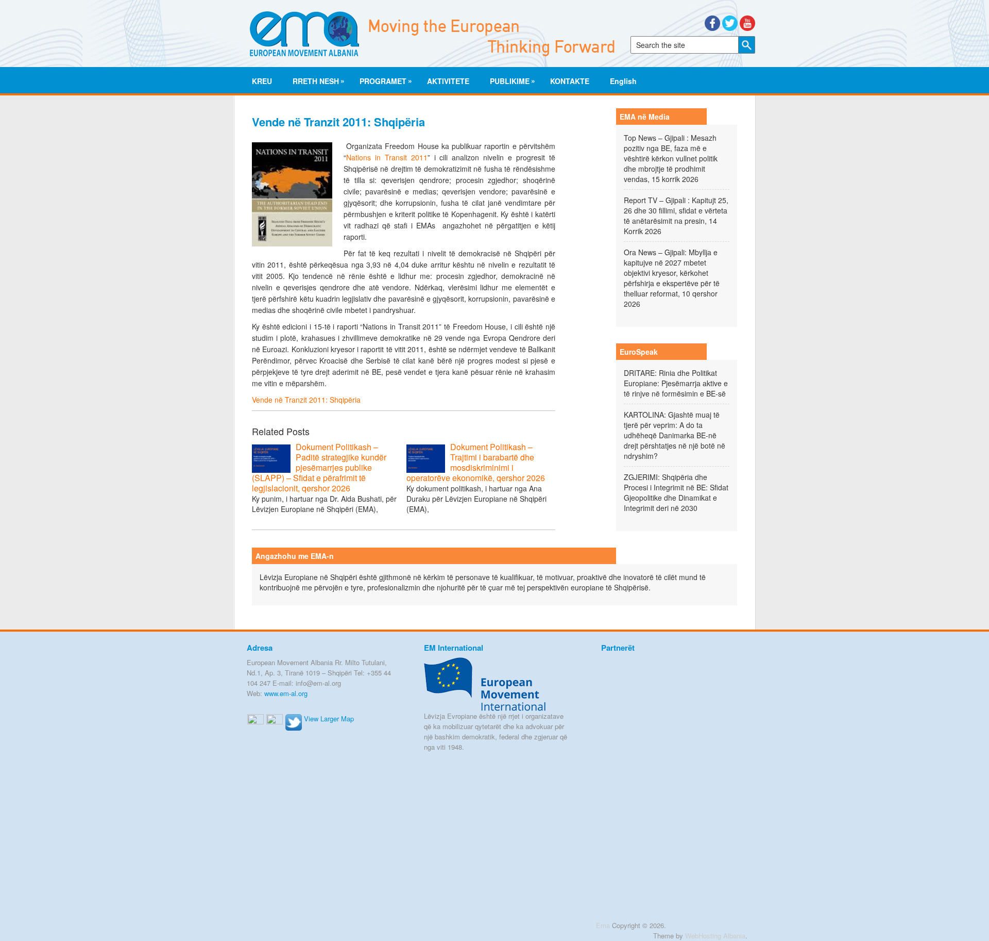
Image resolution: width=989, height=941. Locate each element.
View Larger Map (329, 718)
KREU (262, 81)
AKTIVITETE (448, 81)
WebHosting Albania (715, 935)
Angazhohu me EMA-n (294, 556)
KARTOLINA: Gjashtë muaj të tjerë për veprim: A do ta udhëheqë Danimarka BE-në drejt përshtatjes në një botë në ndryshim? (674, 435)
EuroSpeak (639, 351)
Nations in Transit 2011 (387, 157)
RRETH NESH (316, 80)
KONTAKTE (569, 81)
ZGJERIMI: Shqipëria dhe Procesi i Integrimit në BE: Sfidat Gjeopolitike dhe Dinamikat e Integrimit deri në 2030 (676, 492)
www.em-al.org (286, 693)
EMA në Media (645, 116)
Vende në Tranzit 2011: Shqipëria (306, 399)
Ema (603, 925)
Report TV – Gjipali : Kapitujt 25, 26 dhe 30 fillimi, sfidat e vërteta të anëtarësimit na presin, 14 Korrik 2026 (676, 215)
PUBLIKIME (510, 80)
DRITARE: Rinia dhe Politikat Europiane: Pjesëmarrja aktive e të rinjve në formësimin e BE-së (676, 383)
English (623, 81)
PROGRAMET (383, 80)
